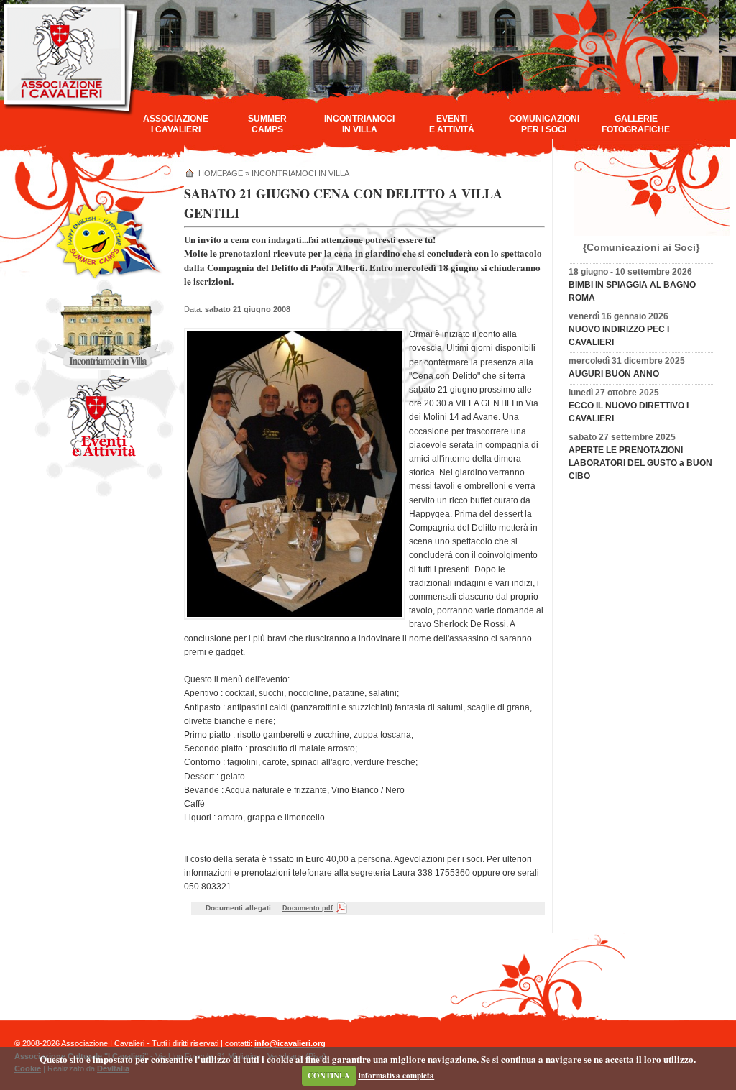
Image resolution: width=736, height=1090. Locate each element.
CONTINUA (329, 1075)
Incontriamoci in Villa (300, 173)
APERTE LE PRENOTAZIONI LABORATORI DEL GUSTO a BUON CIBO (640, 463)
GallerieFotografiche (636, 124)
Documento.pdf (307, 908)
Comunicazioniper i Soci (544, 124)
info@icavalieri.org (290, 1043)
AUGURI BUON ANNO (614, 374)
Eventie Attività (451, 124)
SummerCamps (267, 124)
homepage (220, 173)
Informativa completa (396, 1075)
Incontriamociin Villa (359, 124)
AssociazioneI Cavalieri (175, 124)
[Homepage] (71, 113)
